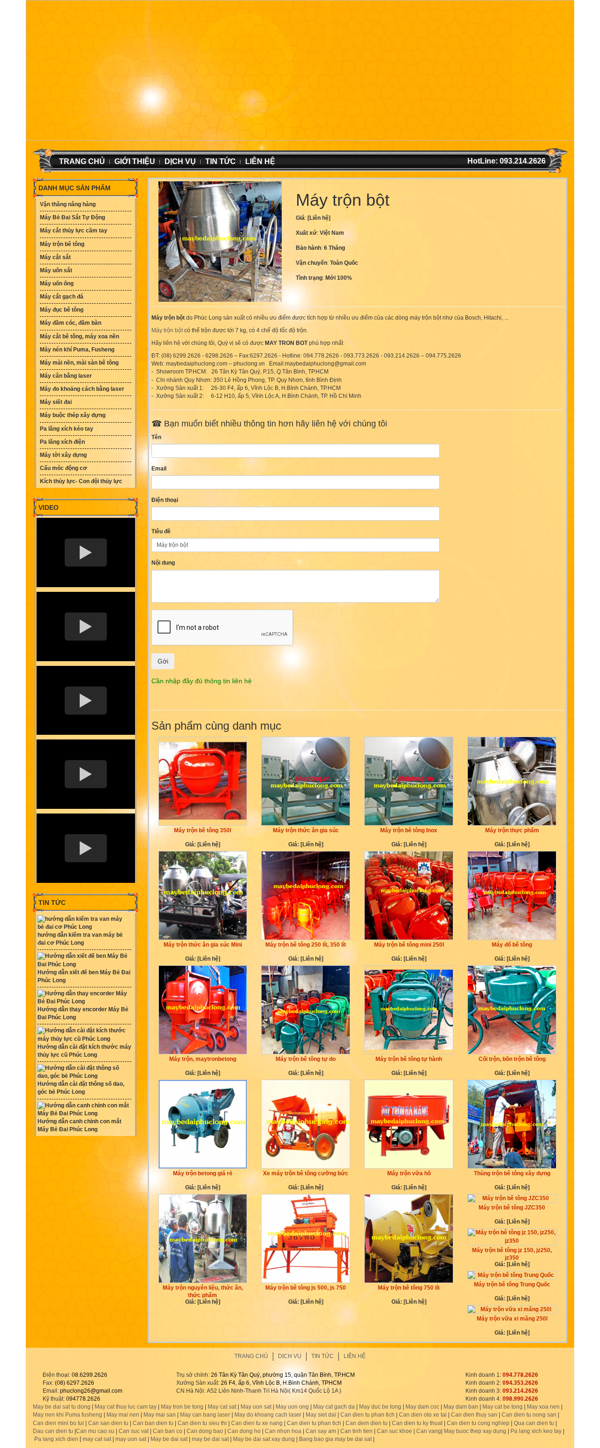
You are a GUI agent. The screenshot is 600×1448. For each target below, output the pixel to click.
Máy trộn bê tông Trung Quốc (512, 1284)
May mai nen (122, 1414)
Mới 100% (338, 278)
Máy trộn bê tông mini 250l (409, 944)
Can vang (428, 1431)
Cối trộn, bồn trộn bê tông (512, 1059)
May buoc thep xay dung (475, 1431)
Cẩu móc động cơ (63, 468)
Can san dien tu (108, 1423)
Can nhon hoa (283, 1431)
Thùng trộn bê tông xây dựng (512, 1173)
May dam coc (422, 1406)
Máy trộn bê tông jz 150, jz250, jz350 (512, 1254)
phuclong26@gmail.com (91, 1391)
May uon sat (255, 1406)
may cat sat (96, 1439)
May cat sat (222, 1406)
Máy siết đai (56, 402)
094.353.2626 (520, 1383)
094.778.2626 (520, 1375)
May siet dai (321, 1414)
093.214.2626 (520, 1391)
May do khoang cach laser (267, 1414)
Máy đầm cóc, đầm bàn (70, 323)
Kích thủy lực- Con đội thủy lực (81, 481)
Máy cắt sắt (55, 257)
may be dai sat (210, 1439)
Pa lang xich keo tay (536, 1431)
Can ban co (167, 1431)
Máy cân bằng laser (66, 376)
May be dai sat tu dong (61, 1406)
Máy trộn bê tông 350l (202, 830)
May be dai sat (169, 1439)
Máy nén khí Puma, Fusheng (77, 349)
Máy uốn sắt (56, 270)
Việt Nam (332, 233)
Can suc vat (134, 1431)
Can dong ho (244, 1431)
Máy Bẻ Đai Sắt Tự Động (72, 217)
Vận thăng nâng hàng (68, 204)
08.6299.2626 (89, 1375)
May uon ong (292, 1406)
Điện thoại (164, 500)
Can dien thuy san (474, 1414)
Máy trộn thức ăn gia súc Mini (203, 944)
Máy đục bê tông (61, 309)
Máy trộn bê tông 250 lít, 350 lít (305, 944)
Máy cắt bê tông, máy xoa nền (79, 336)
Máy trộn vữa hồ (409, 1173)
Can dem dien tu (366, 1423)
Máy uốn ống (57, 283)
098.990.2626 (520, 1399)
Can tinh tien (356, 1431)
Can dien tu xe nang (257, 1423)
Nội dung (163, 563)
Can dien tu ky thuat (417, 1423)
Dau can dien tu (53, 1431)
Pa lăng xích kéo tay (66, 428)
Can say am (321, 1431)
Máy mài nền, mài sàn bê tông (79, 362)
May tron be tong (182, 1406)
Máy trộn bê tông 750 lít (409, 1287)
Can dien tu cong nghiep (478, 1423)
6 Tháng (334, 248)
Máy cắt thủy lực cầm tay (73, 230)
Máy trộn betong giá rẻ (202, 1173)
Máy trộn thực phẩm (512, 830)
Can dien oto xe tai (423, 1414)
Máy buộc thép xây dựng (72, 415)
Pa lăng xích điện (62, 442)
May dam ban (460, 1406)
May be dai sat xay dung (264, 1439)
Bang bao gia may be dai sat (335, 1439)
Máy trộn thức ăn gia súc (306, 830)
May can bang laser (205, 1414)
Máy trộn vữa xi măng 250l (512, 1318)
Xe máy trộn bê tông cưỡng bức (305, 1173)
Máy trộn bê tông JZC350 (512, 1207)
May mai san (159, 1414)
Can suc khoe (394, 1431)
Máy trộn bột (167, 330)
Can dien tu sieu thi (202, 1423)
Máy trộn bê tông (62, 244)
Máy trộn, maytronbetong (202, 1059)
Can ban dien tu (153, 1423)
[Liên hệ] (319, 218)
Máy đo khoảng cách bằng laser (82, 389)
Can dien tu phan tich (367, 1414)
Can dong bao (205, 1431)
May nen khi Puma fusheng (67, 1414)
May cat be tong (502, 1406)
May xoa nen (543, 1406)
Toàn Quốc (344, 263)
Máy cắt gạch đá (61, 296)
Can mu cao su (95, 1431)
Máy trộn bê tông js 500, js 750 (305, 1287)
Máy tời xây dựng (63, 455)
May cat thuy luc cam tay (126, 1406)
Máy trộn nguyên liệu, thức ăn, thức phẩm (203, 1291)
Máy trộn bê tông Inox (408, 830)
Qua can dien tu (534, 1423)
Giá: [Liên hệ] (202, 844)
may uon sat (130, 1439)
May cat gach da (334, 1406)
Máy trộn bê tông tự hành (408, 1059)
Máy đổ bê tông (512, 944)
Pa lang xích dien (56, 1439)
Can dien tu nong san (529, 1414)
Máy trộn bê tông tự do (306, 1059)
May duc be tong (380, 1406)
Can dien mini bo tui (58, 1423)
